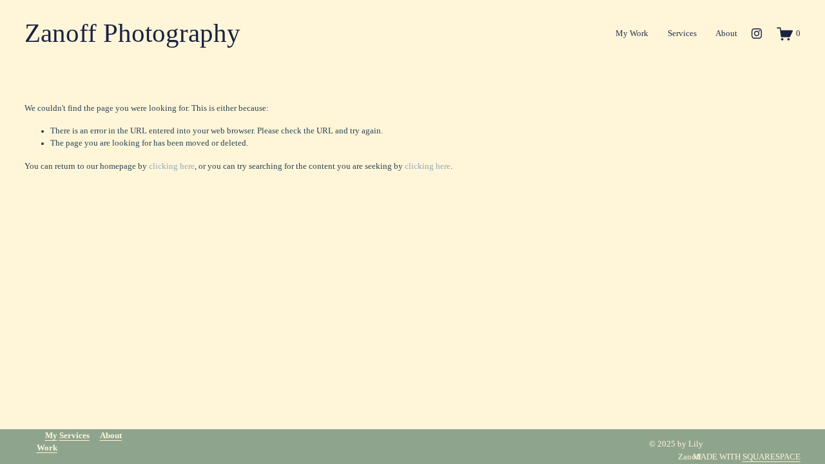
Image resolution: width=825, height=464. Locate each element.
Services (682, 33)
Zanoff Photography (132, 33)
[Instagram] (756, 33)
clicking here (172, 166)
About (726, 33)
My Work (632, 33)
